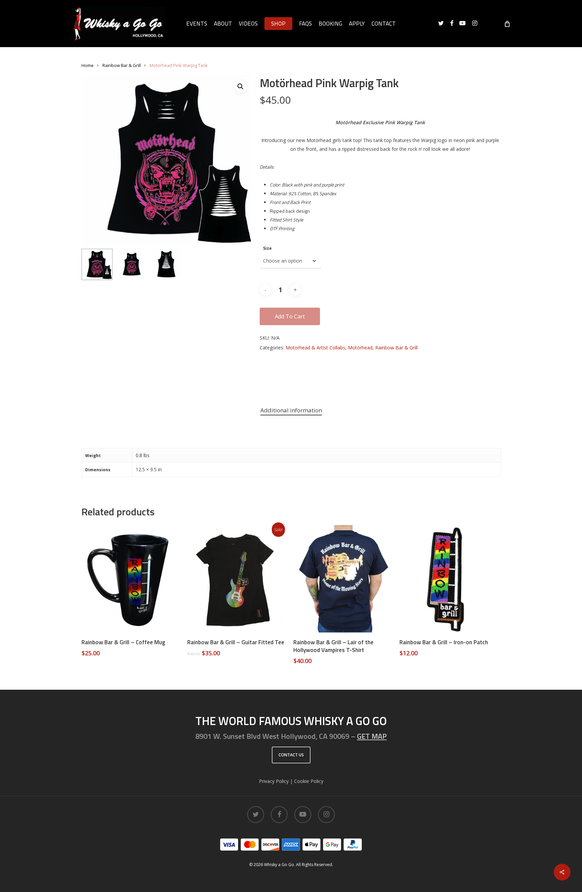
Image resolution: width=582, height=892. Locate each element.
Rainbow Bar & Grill (121, 65)
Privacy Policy (274, 781)
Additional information (291, 410)
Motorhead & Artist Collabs (315, 347)
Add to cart (290, 316)
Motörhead (360, 347)
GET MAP (372, 736)
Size (267, 248)
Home (88, 65)
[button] (240, 86)
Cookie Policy (308, 781)
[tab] (291, 410)
